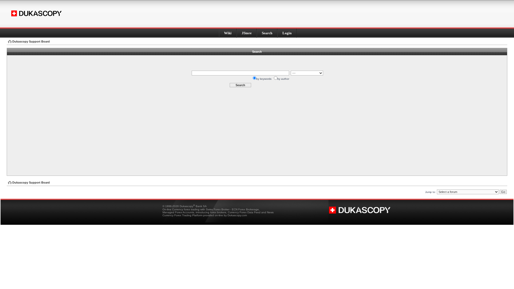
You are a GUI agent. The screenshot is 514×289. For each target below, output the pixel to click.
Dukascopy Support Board (31, 41)
